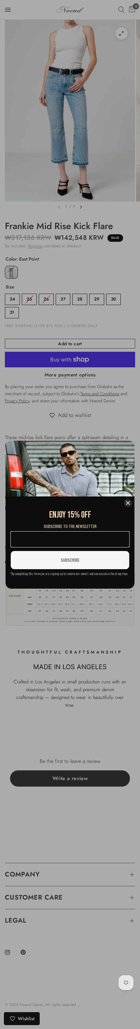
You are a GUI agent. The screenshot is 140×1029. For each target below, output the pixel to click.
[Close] (128, 503)
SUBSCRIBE (70, 560)
